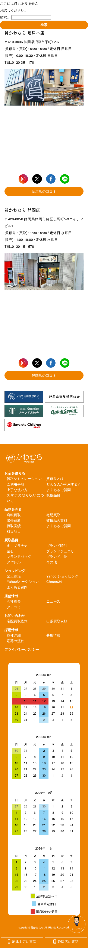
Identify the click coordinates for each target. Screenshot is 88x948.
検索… (5, 17)
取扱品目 (53, 495)
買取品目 (11, 539)
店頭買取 (14, 514)
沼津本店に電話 (24, 941)
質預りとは (55, 478)
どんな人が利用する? (63, 484)
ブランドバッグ (19, 556)
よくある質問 (17, 587)
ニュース (53, 601)
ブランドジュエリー (62, 551)
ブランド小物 (56, 556)
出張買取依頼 (56, 620)
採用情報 (11, 629)
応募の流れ (15, 640)
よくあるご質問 (58, 489)
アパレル (14, 561)
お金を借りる (14, 473)
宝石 (10, 551)
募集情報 (53, 635)
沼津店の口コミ (44, 191)
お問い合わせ (14, 615)
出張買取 (14, 520)
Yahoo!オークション (23, 581)
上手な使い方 (17, 489)
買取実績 (14, 525)
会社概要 (14, 601)
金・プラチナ (17, 545)
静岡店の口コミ (44, 375)
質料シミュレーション (24, 478)
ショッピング (14, 570)
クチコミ (14, 606)
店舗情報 (11, 595)
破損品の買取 (56, 520)
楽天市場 (14, 576)
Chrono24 (54, 581)
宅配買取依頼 (17, 620)
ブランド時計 (56, 545)
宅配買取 (53, 514)
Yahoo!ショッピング (62, 576)
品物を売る (13, 509)
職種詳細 (14, 635)
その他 (51, 561)
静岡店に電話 (68, 941)
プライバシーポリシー (21, 649)
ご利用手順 (15, 484)
